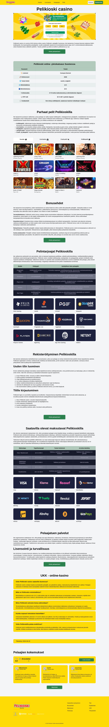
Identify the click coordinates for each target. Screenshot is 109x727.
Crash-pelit (64, 139)
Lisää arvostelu (86, 659)
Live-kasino (43, 139)
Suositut (22, 139)
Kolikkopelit (84, 139)
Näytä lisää (54, 687)
